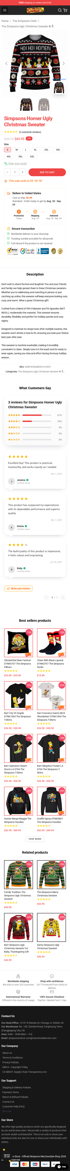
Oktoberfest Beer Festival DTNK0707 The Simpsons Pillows (17, 663)
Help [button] (64, 1167)
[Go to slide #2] (44, 104)
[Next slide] (63, 63)
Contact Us (8, 1101)
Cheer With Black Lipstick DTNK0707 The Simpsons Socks (50, 663)
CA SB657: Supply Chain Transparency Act (24, 1072)
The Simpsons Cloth (24, 21)
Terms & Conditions (12, 1057)
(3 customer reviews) (30, 132)
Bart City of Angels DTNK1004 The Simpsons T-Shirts (17, 716)
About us (7, 1053)
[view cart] (65, 10)
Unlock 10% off (7, 1156)
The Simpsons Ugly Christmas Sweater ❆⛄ (27, 26)
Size (6, 144)
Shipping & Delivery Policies (16, 1087)
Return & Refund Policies (15, 1097)
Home (4, 21)
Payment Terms (10, 1092)
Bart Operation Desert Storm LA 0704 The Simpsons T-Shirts (15, 769)
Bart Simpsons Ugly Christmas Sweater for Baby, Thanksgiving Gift (16, 948)
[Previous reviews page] (46, 597)
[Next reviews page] (63, 597)
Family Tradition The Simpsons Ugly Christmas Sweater (17, 895)
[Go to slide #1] (26, 104)
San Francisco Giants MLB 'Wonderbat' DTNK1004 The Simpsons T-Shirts (51, 716)
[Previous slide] (6, 63)
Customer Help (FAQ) (13, 1106)
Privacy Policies (10, 1062)
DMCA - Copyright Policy (15, 1067)
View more (35, 839)
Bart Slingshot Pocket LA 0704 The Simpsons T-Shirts (50, 769)
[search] (60, 10)
